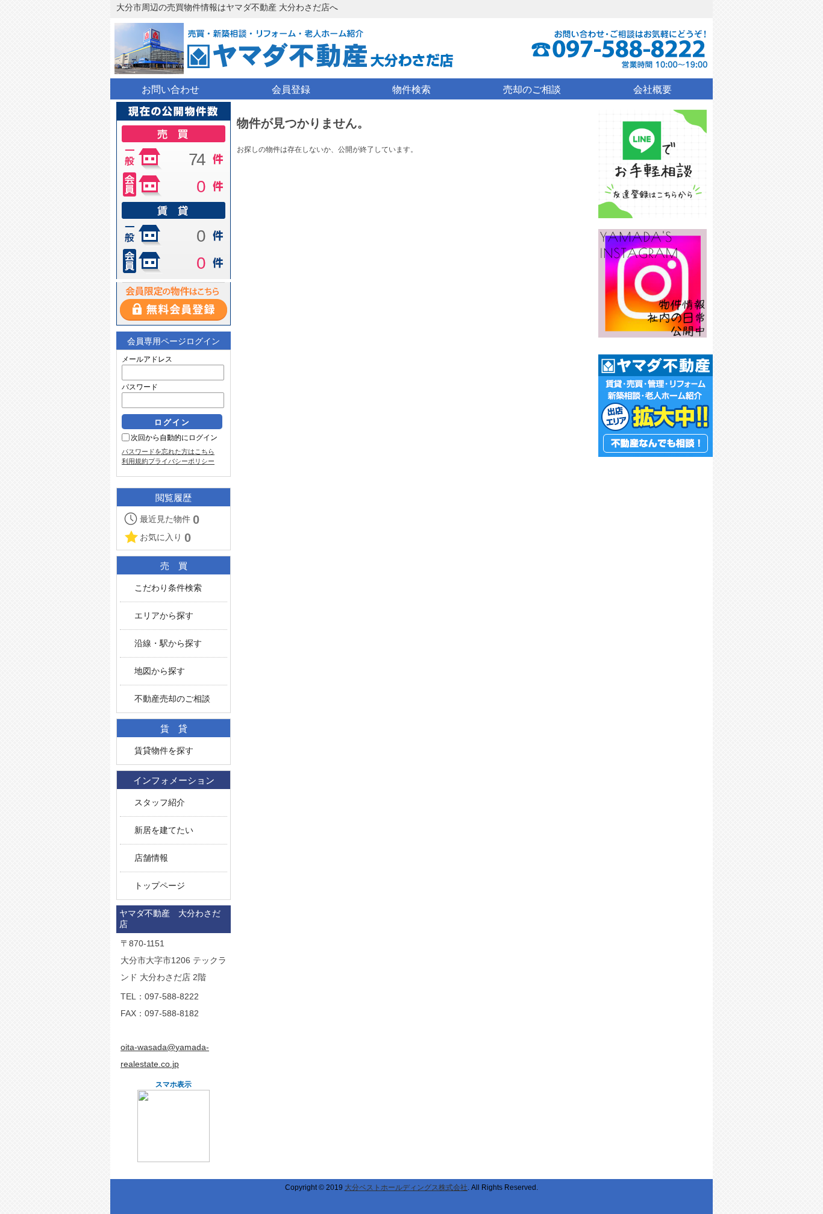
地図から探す (159, 671)
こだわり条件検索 (168, 588)
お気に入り (165, 537)
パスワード (140, 387)
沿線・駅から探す (168, 643)
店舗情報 (151, 858)
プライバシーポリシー (181, 461)
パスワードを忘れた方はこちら (168, 451)
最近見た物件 (169, 519)
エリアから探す (163, 615)
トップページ (159, 885)
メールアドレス (147, 359)
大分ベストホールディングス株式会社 (406, 1187)
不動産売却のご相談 (172, 698)
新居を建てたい (163, 830)
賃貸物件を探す (163, 750)
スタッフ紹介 (159, 802)
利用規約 (135, 461)
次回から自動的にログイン (174, 437)
